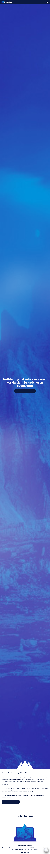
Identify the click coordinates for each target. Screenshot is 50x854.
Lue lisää (23, 852)
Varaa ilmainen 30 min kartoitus (25, 391)
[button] (46, 850)
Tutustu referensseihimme (11, 802)
